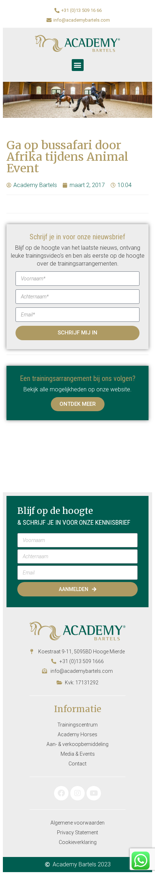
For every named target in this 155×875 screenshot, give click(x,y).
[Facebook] (61, 793)
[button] (78, 65)
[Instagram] (77, 793)
